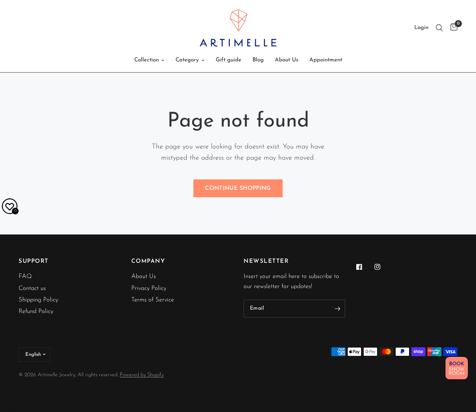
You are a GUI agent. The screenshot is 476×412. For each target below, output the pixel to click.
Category (187, 60)
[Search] (439, 28)
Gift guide (228, 60)
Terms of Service (152, 300)
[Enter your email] (337, 308)
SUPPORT (34, 261)
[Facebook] (364, 267)
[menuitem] (149, 60)
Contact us (32, 288)
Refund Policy (36, 311)
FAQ (25, 277)
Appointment (325, 60)
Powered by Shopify (142, 375)
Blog (258, 60)
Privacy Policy (148, 288)
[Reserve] (457, 368)
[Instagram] (382, 267)
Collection (146, 60)
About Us (286, 60)
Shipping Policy (38, 300)
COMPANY (148, 261)
